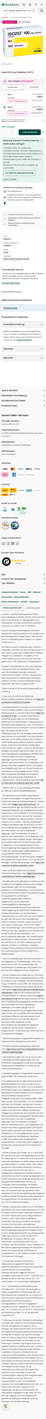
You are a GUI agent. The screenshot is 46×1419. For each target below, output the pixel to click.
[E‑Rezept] (24, 4)
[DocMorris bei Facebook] (8, 543)
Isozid (5, 252)
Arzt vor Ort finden (9, 179)
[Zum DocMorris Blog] (3, 543)
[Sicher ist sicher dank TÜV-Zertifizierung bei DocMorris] (4, 509)
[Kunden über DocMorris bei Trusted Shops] (14, 561)
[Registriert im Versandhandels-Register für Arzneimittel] (21, 510)
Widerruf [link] (36, 592)
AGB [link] (29, 592)
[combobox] (19, 10)
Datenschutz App (21, 597)
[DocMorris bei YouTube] (17, 543)
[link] (5, 525)
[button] (19, 173)
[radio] (4, 94)
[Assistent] (5, 1407)
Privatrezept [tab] (33, 87)
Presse (23, 592)
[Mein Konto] (29, 4)
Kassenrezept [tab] (12, 87)
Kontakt (24, 602)
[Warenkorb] (36, 4)
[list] (23, 41)
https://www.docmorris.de (24, 804)
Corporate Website (9, 592)
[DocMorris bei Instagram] (13, 543)
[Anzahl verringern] (3, 132)
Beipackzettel (11, 308)
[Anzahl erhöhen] (11, 132)
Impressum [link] (34, 602)
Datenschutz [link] (6, 597)
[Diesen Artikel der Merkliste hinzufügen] (43, 132)
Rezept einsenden (24, 340)
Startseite (4, 17)
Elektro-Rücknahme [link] (10, 602)
